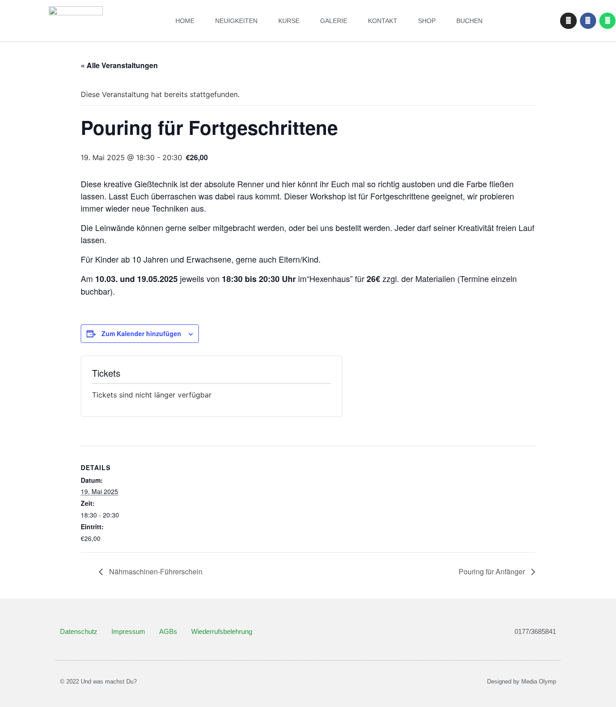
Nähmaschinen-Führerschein (154, 571)
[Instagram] (568, 21)
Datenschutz (78, 631)
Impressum (128, 631)
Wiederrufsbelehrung (221, 631)
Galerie (333, 20)
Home (184, 20)
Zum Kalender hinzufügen (141, 333)
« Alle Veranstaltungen (119, 65)
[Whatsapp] (607, 21)
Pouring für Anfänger (493, 571)
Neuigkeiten (236, 20)
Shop (427, 20)
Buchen (469, 20)
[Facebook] (588, 21)
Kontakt (382, 20)
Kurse (288, 20)
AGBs (168, 631)
